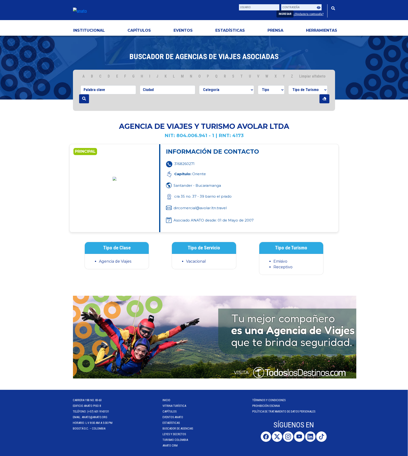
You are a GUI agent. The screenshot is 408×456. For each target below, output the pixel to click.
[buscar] (84, 98)
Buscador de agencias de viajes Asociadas (204, 56)
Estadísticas (230, 30)
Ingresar (285, 14)
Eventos (183, 30)
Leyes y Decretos (174, 434)
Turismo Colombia (175, 440)
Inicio (166, 400)
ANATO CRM (170, 445)
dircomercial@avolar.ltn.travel (200, 208)
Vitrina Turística (174, 406)
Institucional (89, 30)
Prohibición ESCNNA (266, 406)
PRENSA (275, 30)
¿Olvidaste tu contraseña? (308, 14)
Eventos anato (173, 417)
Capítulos (139, 30)
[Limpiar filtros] (324, 98)
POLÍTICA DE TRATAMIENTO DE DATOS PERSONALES (283, 411)
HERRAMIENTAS (321, 30)
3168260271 (184, 163)
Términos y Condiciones (269, 400)
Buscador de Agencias (178, 428)
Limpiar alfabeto (312, 76)
